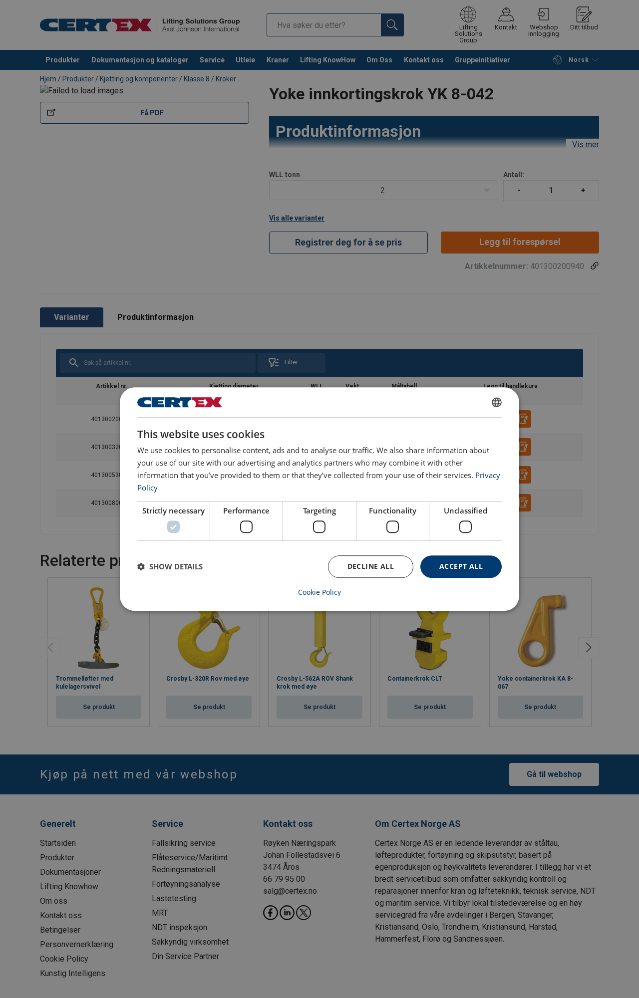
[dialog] (319, 499)
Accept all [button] (461, 566)
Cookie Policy (319, 592)
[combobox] (497, 402)
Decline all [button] (370, 566)
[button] (170, 566)
